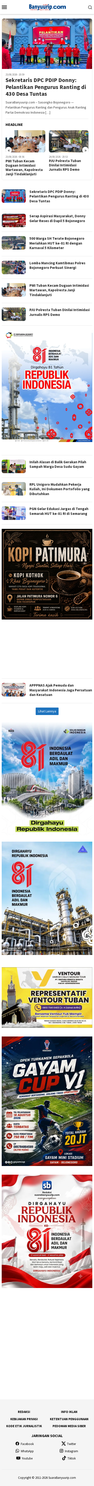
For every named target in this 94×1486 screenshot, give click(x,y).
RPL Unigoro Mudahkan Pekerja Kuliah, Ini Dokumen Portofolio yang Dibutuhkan (59, 489)
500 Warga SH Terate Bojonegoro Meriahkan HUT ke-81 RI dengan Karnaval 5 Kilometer (56, 243)
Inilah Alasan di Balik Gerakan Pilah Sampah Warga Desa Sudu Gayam (57, 464)
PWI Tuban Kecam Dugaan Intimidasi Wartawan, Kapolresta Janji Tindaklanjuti (24, 167)
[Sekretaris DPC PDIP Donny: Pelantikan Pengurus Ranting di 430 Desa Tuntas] (47, 43)
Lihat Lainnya (47, 711)
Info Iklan (69, 1412)
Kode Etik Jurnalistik (24, 1426)
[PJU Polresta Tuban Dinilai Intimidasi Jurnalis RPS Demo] (69, 141)
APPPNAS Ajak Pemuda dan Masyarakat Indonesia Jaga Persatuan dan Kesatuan (60, 690)
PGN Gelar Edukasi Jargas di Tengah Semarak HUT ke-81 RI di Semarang (58, 511)
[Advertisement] (47, 646)
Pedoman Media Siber (69, 1426)
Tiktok (71, 1458)
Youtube (27, 1458)
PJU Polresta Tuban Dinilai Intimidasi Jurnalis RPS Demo (65, 165)
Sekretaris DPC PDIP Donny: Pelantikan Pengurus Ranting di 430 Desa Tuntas (46, 87)
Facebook (27, 1444)
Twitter (71, 1444)
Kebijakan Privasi (24, 1419)
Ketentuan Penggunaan (69, 1419)
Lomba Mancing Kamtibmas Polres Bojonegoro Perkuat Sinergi (57, 265)
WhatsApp (27, 1451)
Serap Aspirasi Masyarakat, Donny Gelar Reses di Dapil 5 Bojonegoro (57, 218)
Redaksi (24, 1412)
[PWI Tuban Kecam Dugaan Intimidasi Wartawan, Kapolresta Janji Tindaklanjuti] (25, 141)
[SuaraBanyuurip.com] (46, 6)
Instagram (71, 1451)
